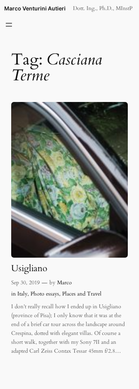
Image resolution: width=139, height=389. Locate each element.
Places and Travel (82, 293)
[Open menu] (9, 24)
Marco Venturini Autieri (35, 8)
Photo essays (45, 293)
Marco (64, 282)
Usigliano (29, 268)
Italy (22, 293)
